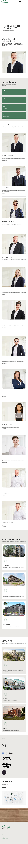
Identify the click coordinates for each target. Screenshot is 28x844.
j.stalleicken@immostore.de (4, 462)
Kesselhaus (5, 728)
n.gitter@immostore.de (4, 294)
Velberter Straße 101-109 (7, 594)
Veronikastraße (6, 565)
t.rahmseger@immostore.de (4, 363)
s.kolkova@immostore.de (4, 327)
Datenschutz (2, 834)
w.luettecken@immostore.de (4, 261)
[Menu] (20, 1)
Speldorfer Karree (6, 624)
